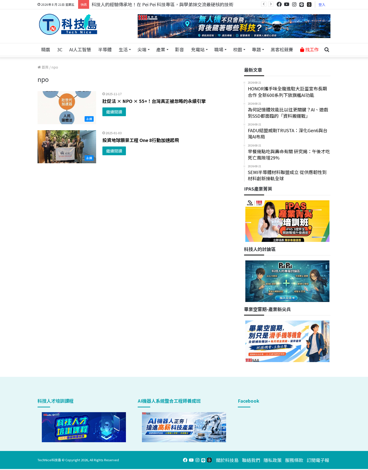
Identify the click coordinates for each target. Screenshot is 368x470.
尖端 (141, 49)
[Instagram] (294, 4)
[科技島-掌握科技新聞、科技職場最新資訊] (68, 24)
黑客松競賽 (282, 49)
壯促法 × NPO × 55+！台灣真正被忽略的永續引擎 (154, 101)
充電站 (198, 49)
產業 (160, 49)
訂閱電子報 (318, 460)
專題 (256, 49)
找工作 (311, 49)
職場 (218, 49)
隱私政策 (273, 460)
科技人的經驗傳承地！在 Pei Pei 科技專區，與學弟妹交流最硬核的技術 (162, 4)
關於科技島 (227, 460)
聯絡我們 (251, 460)
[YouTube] (286, 4)
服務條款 (294, 460)
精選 (45, 49)
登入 (321, 4)
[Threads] (309, 4)
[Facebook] (279, 4)
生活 (123, 49)
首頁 (45, 67)
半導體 (105, 49)
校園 (237, 49)
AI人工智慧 (80, 49)
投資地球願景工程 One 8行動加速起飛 (140, 140)
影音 (179, 49)
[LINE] (301, 4)
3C (59, 49)
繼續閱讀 (114, 112)
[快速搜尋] (326, 49)
